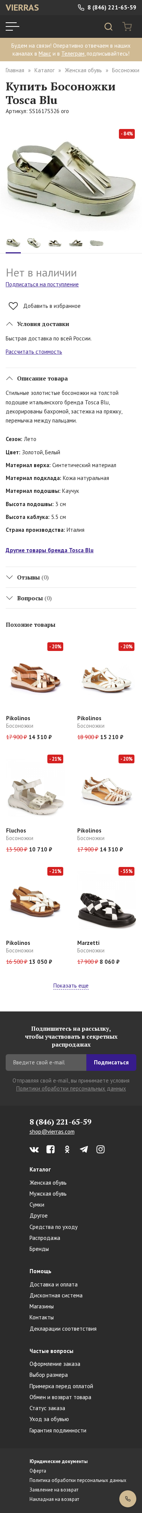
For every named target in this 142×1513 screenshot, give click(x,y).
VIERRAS (22, 7)
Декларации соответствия (63, 1328)
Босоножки (125, 70)
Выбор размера (49, 1374)
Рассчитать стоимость (34, 351)
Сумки (37, 1204)
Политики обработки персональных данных (71, 1088)
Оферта (38, 1471)
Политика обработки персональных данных (78, 1480)
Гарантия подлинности (58, 1430)
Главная (15, 70)
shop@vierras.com (52, 1131)
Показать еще (71, 985)
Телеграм (72, 53)
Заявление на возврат (54, 1490)
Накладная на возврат (54, 1499)
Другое (39, 1215)
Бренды (39, 1248)
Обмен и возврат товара (60, 1397)
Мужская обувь (48, 1193)
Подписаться (111, 1062)
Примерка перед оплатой (61, 1386)
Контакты (42, 1317)
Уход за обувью (49, 1419)
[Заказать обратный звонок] (127, 1498)
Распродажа (45, 1237)
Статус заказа (47, 1408)
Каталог (44, 70)
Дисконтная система (56, 1295)
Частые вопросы (51, 1351)
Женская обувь (83, 70)
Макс (45, 53)
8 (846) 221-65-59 (111, 7)
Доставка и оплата (54, 1284)
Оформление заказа (55, 1363)
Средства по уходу (54, 1226)
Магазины (42, 1306)
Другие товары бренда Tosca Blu (50, 550)
